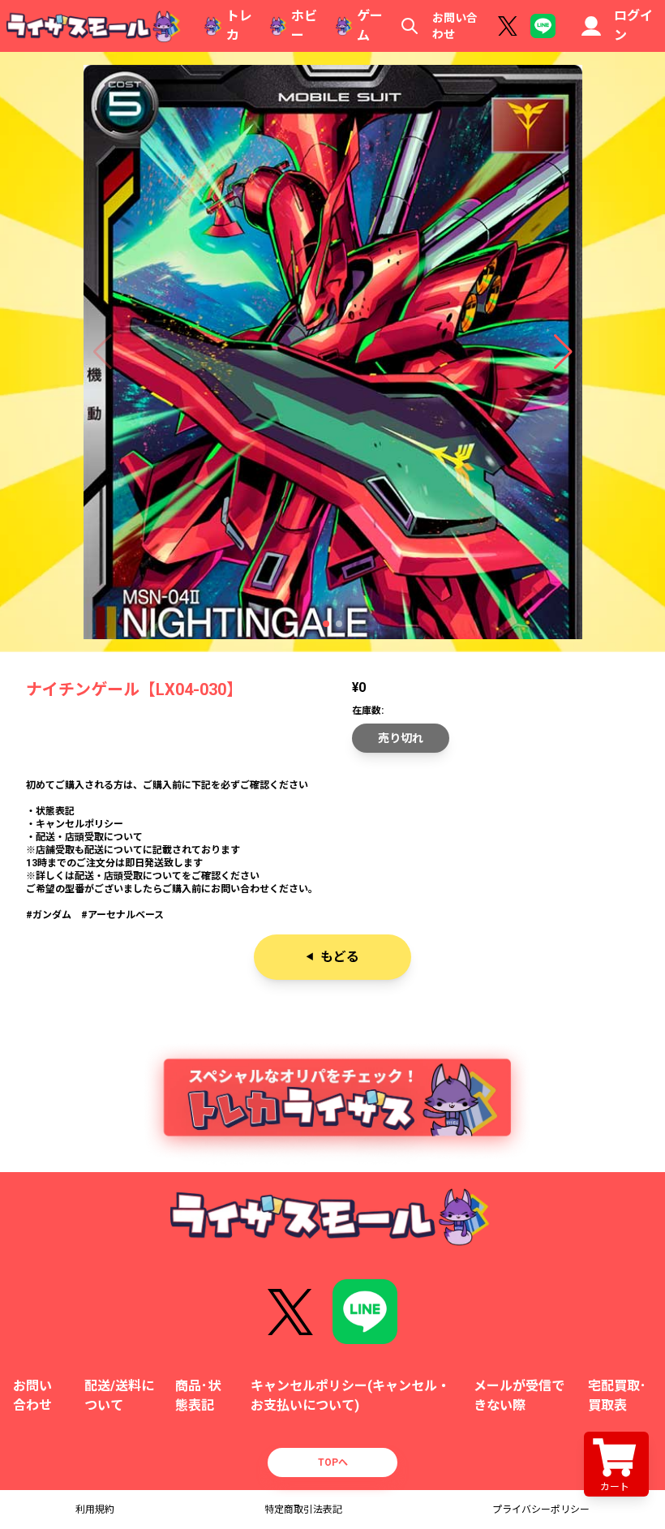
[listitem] (332, 850)
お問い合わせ (455, 26)
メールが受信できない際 (519, 1395)
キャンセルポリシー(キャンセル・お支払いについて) (350, 1395)
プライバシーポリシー (541, 1509)
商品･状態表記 (198, 1395)
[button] (326, 624)
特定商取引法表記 (303, 1509)
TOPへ (333, 1462)
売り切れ (400, 738)
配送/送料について (119, 1395)
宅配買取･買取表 (617, 1395)
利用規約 (94, 1509)
